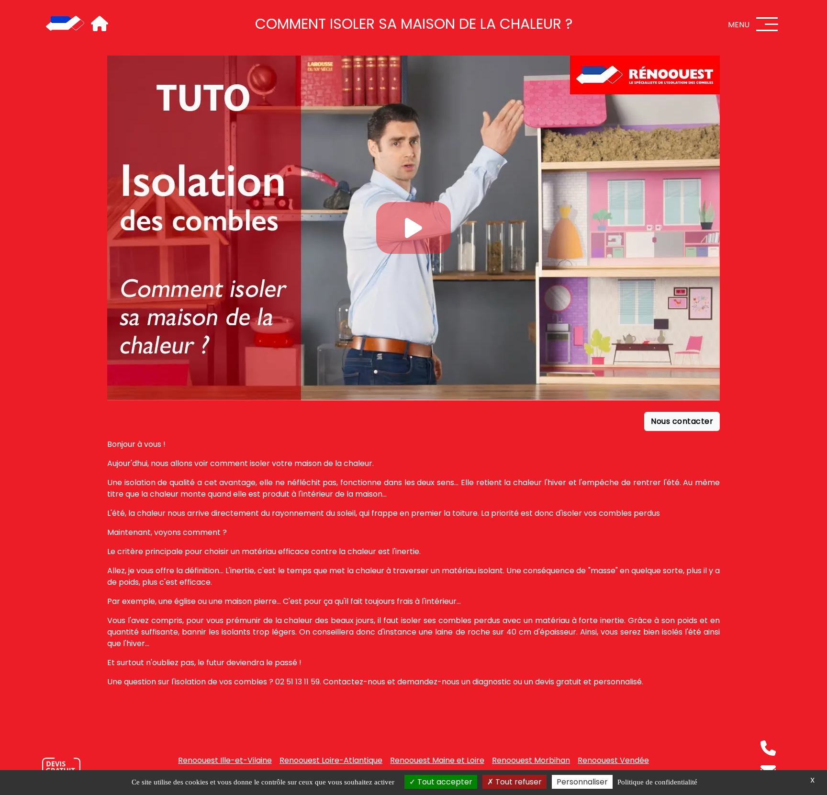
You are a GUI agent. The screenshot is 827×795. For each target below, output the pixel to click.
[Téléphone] (768, 748)
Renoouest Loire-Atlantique (330, 760)
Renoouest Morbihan (531, 760)
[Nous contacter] (61, 768)
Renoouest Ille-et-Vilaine (225, 760)
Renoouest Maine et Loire (437, 760)
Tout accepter (443, 781)
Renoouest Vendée (613, 760)
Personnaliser (582, 781)
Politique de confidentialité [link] (657, 782)
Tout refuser (517, 781)
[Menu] (767, 24)
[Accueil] (65, 24)
